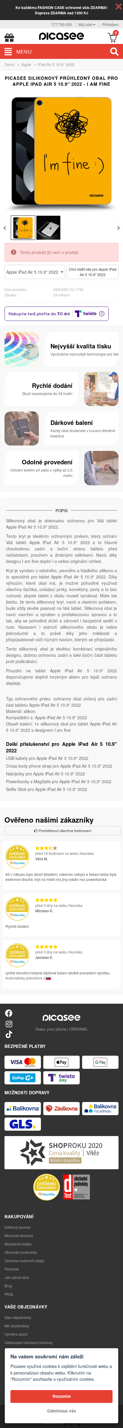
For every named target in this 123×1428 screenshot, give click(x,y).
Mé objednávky (16, 1325)
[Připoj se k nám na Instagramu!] (9, 1023)
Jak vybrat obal (16, 1277)
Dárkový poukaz (17, 1227)
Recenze (11, 1268)
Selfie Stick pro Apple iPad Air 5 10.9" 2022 (46, 789)
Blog (8, 1285)
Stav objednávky (17, 1317)
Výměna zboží (15, 1334)
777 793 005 (61, 24)
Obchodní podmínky (20, 1252)
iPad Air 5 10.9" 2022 (56, 64)
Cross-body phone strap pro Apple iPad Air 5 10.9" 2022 (59, 766)
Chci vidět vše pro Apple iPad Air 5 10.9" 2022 (92, 272)
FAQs (8, 1294)
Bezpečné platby (18, 1243)
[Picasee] (61, 35)
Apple (26, 64)
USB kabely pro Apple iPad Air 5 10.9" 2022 (47, 758)
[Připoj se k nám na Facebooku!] (9, 1013)
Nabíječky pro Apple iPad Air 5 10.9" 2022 (45, 774)
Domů (9, 64)
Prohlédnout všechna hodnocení (64, 830)
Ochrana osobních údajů (24, 1260)
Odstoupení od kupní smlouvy (28, 1342)
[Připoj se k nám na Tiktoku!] (9, 1034)
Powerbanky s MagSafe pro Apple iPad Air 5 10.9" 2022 (58, 781)
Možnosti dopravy (18, 1235)
